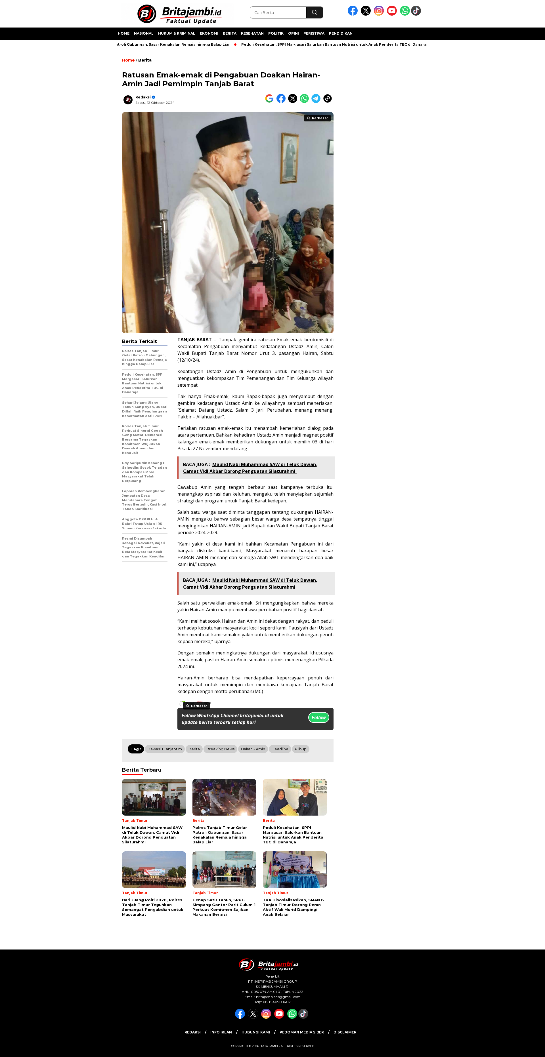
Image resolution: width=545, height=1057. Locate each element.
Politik (276, 33)
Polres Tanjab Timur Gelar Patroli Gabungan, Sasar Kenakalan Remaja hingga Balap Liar (120, 44)
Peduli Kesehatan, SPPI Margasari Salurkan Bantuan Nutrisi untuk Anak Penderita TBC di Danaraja (309, 44)
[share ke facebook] (282, 102)
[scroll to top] (524, 1048)
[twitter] (367, 14)
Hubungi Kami (256, 1032)
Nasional (144, 33)
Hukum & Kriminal (176, 33)
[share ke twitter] (294, 102)
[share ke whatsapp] (305, 102)
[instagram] (380, 14)
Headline (280, 749)
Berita (229, 33)
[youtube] (393, 14)
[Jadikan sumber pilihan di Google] (270, 102)
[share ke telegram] (317, 102)
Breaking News (220, 749)
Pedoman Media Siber (302, 1032)
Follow (319, 717)
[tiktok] (417, 14)
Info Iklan (221, 1032)
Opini (293, 33)
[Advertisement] (458, 140)
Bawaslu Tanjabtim (165, 749)
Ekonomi (209, 33)
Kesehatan (252, 33)
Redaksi (143, 97)
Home (123, 33)
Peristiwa (313, 33)
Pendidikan (341, 33)
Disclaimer (345, 1032)
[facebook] (354, 14)
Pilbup (301, 749)
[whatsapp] (405, 14)
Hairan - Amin (253, 749)
